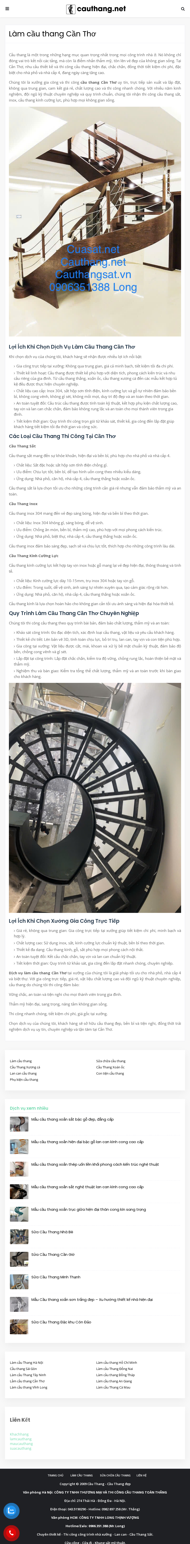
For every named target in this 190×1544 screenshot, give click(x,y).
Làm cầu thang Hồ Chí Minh (116, 1362)
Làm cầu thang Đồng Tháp (115, 1375)
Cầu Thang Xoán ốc (110, 1067)
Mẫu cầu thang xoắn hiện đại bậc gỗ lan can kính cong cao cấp (87, 1141)
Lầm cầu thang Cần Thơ (27, 1381)
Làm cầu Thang (82, 1475)
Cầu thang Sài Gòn (23, 1368)
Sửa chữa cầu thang (110, 1061)
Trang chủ (55, 1475)
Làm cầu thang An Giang (114, 1381)
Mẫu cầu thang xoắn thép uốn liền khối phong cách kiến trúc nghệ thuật (95, 1164)
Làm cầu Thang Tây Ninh (28, 1375)
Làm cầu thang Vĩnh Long (28, 1387)
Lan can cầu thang (23, 1073)
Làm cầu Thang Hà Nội (26, 1362)
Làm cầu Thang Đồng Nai (114, 1368)
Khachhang (19, 1434)
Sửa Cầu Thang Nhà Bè (52, 1232)
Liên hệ (141, 1475)
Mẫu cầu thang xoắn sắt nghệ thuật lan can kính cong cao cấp (87, 1186)
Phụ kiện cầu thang (24, 1079)
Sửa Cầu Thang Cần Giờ (53, 1254)
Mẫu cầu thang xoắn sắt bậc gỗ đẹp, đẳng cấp (72, 1119)
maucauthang (21, 1443)
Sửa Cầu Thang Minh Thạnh (55, 1277)
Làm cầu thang (21, 1061)
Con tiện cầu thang (110, 1073)
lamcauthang (21, 1439)
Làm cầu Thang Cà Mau (113, 1387)
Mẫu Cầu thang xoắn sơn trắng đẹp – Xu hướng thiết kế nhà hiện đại (92, 1299)
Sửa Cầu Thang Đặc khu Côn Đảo (61, 1322)
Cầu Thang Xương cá (25, 1067)
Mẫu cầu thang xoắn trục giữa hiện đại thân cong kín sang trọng (88, 1209)
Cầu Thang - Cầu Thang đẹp (109, 1484)
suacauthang (20, 1448)
